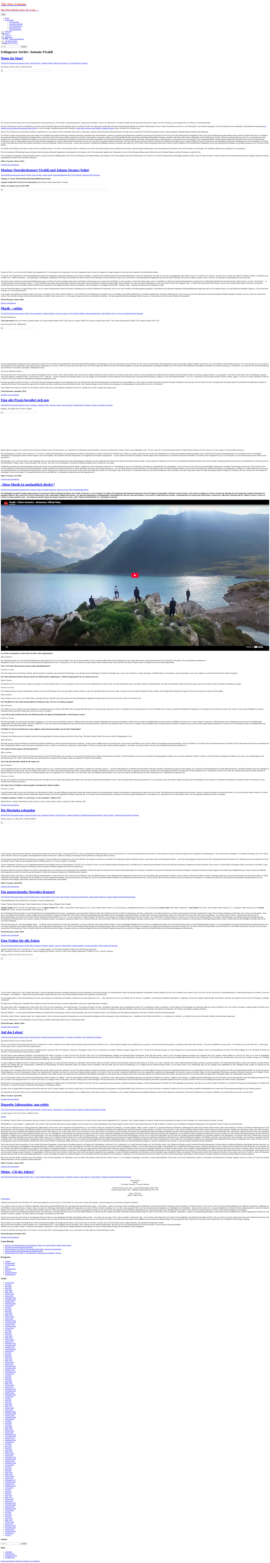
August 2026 (9, 1283)
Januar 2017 (9, 1501)
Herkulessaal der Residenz (79, 897)
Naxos (114, 313)
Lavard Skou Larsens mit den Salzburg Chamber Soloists (95, 128)
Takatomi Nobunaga (121, 815)
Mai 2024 (8, 1334)
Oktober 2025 (9, 1302)
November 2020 (10, 1414)
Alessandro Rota (23, 490)
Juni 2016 (8, 1514)
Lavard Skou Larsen (69, 1110)
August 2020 (9, 1419)
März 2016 (8, 1520)
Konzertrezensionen (16, 24)
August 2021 (9, 1396)
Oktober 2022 (9, 1370)
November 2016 (10, 1505)
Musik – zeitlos (11, 308)
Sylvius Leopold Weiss (124, 313)
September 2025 (10, 1303)
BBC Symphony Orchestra (39, 946)
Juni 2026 (8, 1286)
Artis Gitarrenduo (36, 313)
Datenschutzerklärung (8, 1561)
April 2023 (8, 1358)
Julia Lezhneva (85, 1177)
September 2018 (10, 1463)
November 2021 (10, 1391)
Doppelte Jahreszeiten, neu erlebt (25, 1104)
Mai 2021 (8, 1402)
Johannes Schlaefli (73, 815)
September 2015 (10, 1531)
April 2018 (8, 1472)
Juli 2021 (8, 1398)
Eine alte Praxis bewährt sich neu (25, 400)
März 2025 (8, 1315)
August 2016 (9, 1510)
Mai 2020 (8, 1425)
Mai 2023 (8, 1357)
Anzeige (8, 1261)
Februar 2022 (9, 1385)
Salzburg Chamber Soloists (86, 1110)
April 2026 (8, 1290)
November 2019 (10, 1436)
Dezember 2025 (10, 1298)
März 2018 (8, 1474)
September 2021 (10, 1395)
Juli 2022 (8, 1376)
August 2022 (9, 1374)
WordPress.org (10, 1557)
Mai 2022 (8, 1379)
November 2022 (10, 1368)
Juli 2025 (8, 1307)
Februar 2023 (9, 1362)
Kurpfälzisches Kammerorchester (91, 815)
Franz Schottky (37, 175)
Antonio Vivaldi (23, 63)
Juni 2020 (8, 1423)
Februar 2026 (9, 1294)
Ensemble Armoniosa (49, 490)
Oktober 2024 (9, 1324)
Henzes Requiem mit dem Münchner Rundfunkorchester (24, 1251)
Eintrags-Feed (9, 1554)
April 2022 (8, 1381)
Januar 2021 (9, 1410)
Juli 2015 (8, 1535)
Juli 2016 (8, 1512)
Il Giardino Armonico (72, 1177)
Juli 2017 (8, 1490)
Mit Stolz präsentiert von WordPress (28, 1561)
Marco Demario (74, 490)
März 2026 (8, 1292)
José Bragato (57, 1110)
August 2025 (9, 1305)
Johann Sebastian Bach (93, 313)
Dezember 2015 (10, 1526)
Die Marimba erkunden (18, 810)
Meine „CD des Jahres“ (18, 1172)
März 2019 (8, 1452)
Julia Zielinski (106, 313)
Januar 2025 (9, 1319)
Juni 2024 (8, 1332)
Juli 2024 (8, 1330)
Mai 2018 (8, 1471)
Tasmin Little (102, 946)
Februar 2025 (9, 1317)
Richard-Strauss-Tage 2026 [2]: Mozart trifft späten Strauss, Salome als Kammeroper (33, 1249)
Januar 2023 (9, 1364)
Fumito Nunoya (61, 815)
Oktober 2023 (9, 1347)
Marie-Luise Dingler (60, 63)
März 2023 (8, 1360)
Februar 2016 (9, 1522)
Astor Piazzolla (35, 63)
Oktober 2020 (9, 1415)
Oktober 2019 (9, 1438)
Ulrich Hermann (94, 175)
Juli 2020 (8, 1421)
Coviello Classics (46, 1110)
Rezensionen (9, 20)
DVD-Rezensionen (15, 26)
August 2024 (9, 1328)
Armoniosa (33, 405)
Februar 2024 (9, 1339)
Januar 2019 (9, 1455)
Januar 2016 (9, 1524)
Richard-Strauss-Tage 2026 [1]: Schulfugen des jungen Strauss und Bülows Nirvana (33, 1253)
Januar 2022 (9, 1387)
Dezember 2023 (10, 1343)
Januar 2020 (9, 1433)
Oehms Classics (108, 815)
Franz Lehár (55, 897)
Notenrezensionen (15, 29)
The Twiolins (72, 63)
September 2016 (10, 1509)
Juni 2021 (8, 1400)
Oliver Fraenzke (82, 63)
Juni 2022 (8, 1377)
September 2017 (10, 1486)
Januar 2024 (9, 1341)
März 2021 (8, 1406)
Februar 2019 (9, 1453)
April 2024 (8, 1336)
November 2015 (10, 1528)
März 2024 (8, 1338)
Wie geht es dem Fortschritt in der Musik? (19, 1247)
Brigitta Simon (35, 897)
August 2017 (9, 1488)
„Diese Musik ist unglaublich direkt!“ (28, 484)
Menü (3, 14)
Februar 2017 (9, 1499)
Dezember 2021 (10, 1389)
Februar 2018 (9, 1476)
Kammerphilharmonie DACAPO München (67, 175)
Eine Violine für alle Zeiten (20, 940)
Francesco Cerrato (55, 405)
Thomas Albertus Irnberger (116, 897)
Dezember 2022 (10, 1366)
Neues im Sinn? (12, 58)
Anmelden (8, 1552)
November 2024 (10, 1322)
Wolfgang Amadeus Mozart (111, 1177)
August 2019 (9, 1442)
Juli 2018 (8, 1467)
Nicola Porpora (96, 1177)
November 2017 (10, 1482)
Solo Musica (78, 1037)
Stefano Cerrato (97, 405)
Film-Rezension (10, 1269)
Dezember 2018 (10, 1457)
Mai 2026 (8, 1288)
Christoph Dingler (47, 63)
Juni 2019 (8, 1446)
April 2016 (8, 1518)
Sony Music (87, 1037)
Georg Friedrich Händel (77, 313)
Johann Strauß (47, 175)
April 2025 (8, 1313)
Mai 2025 (8, 1311)
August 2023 (9, 1351)
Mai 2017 (8, 1493)
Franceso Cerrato (62, 490)
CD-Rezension (14, 22)
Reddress (88, 405)
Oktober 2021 (9, 1393)
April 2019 (8, 1450)
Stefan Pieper (84, 490)
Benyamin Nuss (35, 815)
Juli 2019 (8, 1444)
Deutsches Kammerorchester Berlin (52, 1037)
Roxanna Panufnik (91, 946)
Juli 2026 (8, 1284)
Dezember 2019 (10, 1434)
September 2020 (10, 1417)
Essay (7, 1267)
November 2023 (10, 1345)
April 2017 (8, 1495)
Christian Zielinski (48, 313)
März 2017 (8, 1497)
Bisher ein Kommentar (8, 303)
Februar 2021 (9, 1408)
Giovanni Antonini (58, 1177)
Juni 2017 (8, 1491)
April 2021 (8, 1404)
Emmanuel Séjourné (48, 815)
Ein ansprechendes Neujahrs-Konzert (28, 892)
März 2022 (8, 1383)
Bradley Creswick (55, 946)
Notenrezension (10, 1274)
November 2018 (10, 1459)
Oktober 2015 (9, 1529)
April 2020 (8, 1427)
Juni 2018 (8, 1469)
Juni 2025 (8, 1309)
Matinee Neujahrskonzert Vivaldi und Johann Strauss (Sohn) (45, 170)
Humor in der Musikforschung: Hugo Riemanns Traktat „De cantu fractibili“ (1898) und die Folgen (38, 1245)
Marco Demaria (67, 405)
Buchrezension (10, 1263)
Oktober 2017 (9, 1484)
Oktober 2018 (9, 1461)
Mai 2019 (8, 1448)
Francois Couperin (61, 313)
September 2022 (10, 1372)
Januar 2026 (9, 1296)
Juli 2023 (8, 1353)
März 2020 (8, 1429)
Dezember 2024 (10, 1321)
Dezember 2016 (10, 1503)
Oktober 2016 (9, 1507)
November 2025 (10, 1300)
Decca (32, 1177)
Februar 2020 (9, 1431)
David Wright (66, 946)
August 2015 (9, 1533)
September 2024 (10, 1326)
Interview (8, 1271)
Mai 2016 (8, 1516)
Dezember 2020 (10, 1412)
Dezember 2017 (10, 1480)
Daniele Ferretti (43, 405)
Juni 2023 (8, 1355)
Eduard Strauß (45, 897)
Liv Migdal (69, 1037)
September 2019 (10, 1440)
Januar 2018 (9, 1478)
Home (7, 18)
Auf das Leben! (12, 1032)
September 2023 (10, 1349)
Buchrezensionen (15, 28)
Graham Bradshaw (78, 946)
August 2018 (9, 1465)
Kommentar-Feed (11, 1556)
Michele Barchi (79, 405)
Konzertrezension (14, 175)
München (86, 175)
